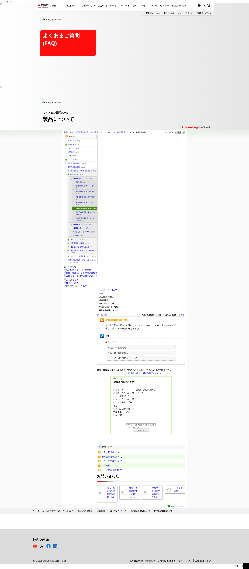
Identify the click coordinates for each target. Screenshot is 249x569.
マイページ (182, 13)
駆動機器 (74, 152)
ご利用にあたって (166, 560)
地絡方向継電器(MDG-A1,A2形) (85, 213)
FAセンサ (73, 148)
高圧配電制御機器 (82, 132)
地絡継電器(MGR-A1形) (125, 132)
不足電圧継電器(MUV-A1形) (85, 198)
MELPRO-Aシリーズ (108, 132)
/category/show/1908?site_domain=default (68, 247)
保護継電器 (94, 132)
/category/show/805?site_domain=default (68, 243)
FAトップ (71, 5)
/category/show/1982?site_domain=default (66, 148)
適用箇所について (110, 465)
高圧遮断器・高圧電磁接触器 (83, 171)
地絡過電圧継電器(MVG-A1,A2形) (86, 219)
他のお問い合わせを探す (75, 286)
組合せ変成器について (112, 452)
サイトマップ (185, 560)
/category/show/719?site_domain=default (66, 163)
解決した (120, 390)
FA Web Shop (179, 5)
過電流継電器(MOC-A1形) (85, 192)
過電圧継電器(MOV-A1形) (84, 203)
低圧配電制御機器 (77, 163)
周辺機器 (78, 236)
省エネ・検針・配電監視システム (82, 256)
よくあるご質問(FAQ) (107, 290)
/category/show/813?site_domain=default (66, 260)
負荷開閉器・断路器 (79, 243)
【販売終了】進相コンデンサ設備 (82, 251)
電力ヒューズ (77, 239)
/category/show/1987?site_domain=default (66, 141)
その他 (119, 415)
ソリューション (87, 5)
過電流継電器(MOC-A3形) (85, 187)
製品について (68, 132)
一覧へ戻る (103, 315)
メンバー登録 (195, 13)
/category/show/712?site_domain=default (66, 156)
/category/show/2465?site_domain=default (71, 224)
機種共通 (80, 182)
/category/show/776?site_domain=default (68, 251)
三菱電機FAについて (152, 13)
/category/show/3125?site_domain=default (71, 228)
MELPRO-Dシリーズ (82, 228)
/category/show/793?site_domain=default (66, 167)
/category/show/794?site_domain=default (68, 171)
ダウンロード (139, 5)
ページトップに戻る (178, 506)
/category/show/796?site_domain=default (68, 174)
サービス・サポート (120, 5)
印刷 (182, 315)
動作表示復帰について (112, 457)
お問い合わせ (169, 13)
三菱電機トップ (203, 560)
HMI (72, 156)
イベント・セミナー (159, 5)
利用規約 (150, 560)
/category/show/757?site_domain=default (66, 256)
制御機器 (74, 144)
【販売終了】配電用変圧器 (82, 247)
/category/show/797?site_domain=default (71, 178)
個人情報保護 (136, 560)
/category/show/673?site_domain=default (66, 159)
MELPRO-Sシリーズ (82, 224)
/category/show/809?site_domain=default (68, 239)
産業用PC (74, 141)
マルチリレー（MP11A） (84, 232)
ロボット (73, 159)
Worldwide (199, 5)
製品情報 (102, 5)
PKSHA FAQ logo (241, 566)
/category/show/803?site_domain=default (71, 235)
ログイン (207, 13)
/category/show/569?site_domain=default (66, 152)
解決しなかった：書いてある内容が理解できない (123, 402)
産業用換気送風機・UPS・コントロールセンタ (82, 261)
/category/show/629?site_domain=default (66, 144)
